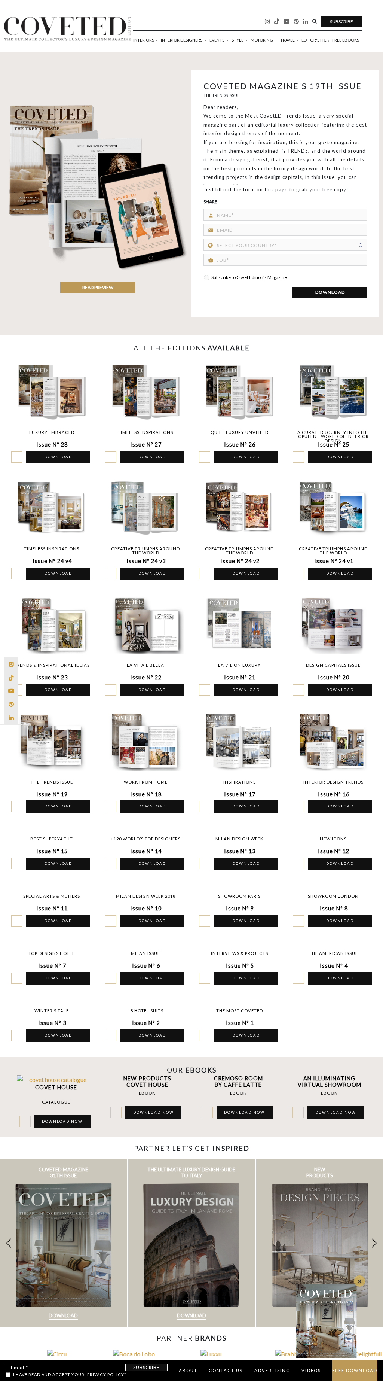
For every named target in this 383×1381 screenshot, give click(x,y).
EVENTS (217, 39)
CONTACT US (226, 1370)
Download (63, 1315)
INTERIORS (144, 39)
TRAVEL (287, 39)
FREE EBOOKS (345, 39)
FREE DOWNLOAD (354, 1370)
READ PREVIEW (97, 287)
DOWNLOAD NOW (62, 1121)
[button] (374, 1243)
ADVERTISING (272, 1370)
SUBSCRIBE (341, 21)
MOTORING (262, 39)
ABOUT (188, 1370)
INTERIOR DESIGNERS (182, 39)
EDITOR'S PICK (315, 39)
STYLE (238, 39)
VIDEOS (311, 1370)
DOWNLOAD (330, 292)
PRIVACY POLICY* (106, 1374)
